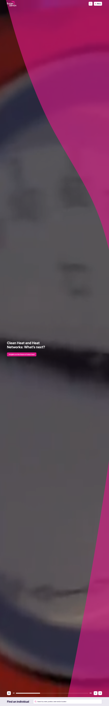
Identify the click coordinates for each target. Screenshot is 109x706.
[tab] (28, 693)
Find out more (16, 356)
